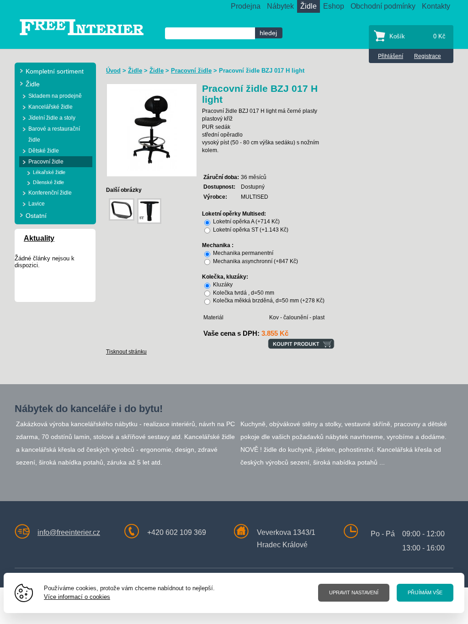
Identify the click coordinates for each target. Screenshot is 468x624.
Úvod (113, 70)
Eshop (333, 6)
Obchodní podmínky (383, 6)
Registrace (427, 56)
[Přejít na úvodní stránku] (81, 26)
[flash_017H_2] (152, 130)
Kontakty (436, 6)
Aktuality (39, 238)
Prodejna (246, 6)
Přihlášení (390, 56)
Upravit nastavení (353, 592)
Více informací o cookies (77, 596)
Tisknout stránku (126, 351)
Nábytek (280, 6)
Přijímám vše (425, 592)
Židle (308, 6)
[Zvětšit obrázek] (121, 209)
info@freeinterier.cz (68, 532)
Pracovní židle (191, 70)
